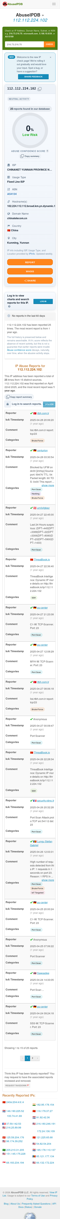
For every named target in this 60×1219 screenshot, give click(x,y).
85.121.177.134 (45, 1156)
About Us (15, 1203)
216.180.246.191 (46, 1123)
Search (49, 404)
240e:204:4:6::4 (15, 1102)
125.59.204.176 (15, 1137)
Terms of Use (38, 1195)
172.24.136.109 (46, 1131)
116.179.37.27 (44, 1111)
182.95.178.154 (45, 1104)
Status (28, 1207)
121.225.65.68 (44, 1137)
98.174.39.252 (14, 1141)
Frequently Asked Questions (36, 1203)
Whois (30, 271)
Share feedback (33, 76)
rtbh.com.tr (43, 413)
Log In (43, 301)
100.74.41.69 (14, 1116)
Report (30, 262)
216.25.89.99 (13, 1127)
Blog (6, 1203)
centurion (42, 450)
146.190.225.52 (15, 1111)
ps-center (42, 607)
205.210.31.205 (15, 1150)
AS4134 (12, 194)
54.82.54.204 (43, 1143)
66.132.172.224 (45, 1162)
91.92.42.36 (43, 1117)
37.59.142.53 (13, 1123)
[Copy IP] (39, 89)
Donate (38, 1207)
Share (31, 280)
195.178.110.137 (46, 1150)
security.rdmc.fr (45, 800)
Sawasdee (43, 973)
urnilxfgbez (43, 508)
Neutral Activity (20, 99)
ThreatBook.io (42, 559)
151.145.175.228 (15, 1153)
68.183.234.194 (15, 1162)
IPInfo (32, 253)
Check (49, 44)
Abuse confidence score (19, 349)
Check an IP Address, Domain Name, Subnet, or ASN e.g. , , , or (30, 33)
